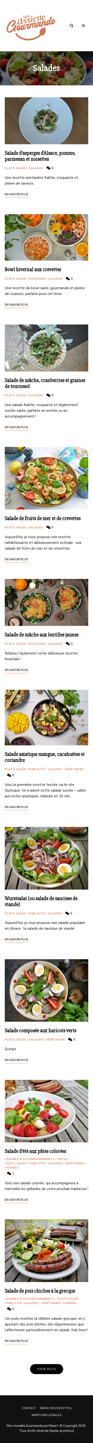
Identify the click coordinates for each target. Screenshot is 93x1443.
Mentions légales (46, 1415)
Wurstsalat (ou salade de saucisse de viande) (41, 901)
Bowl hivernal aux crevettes (33, 270)
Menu (83, 26)
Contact (29, 1408)
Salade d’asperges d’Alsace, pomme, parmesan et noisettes (40, 156)
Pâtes (62, 1159)
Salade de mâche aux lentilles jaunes (41, 635)
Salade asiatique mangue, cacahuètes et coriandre (45, 757)
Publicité (37, 769)
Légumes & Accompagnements (30, 1159)
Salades (36, 168)
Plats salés (15, 168)
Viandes (12, 1168)
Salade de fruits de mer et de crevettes (43, 518)
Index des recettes (55, 1408)
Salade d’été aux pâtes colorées (35, 1151)
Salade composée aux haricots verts (40, 1031)
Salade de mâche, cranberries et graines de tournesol (45, 383)
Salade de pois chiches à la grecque (40, 1291)
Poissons (37, 279)
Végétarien (74, 769)
